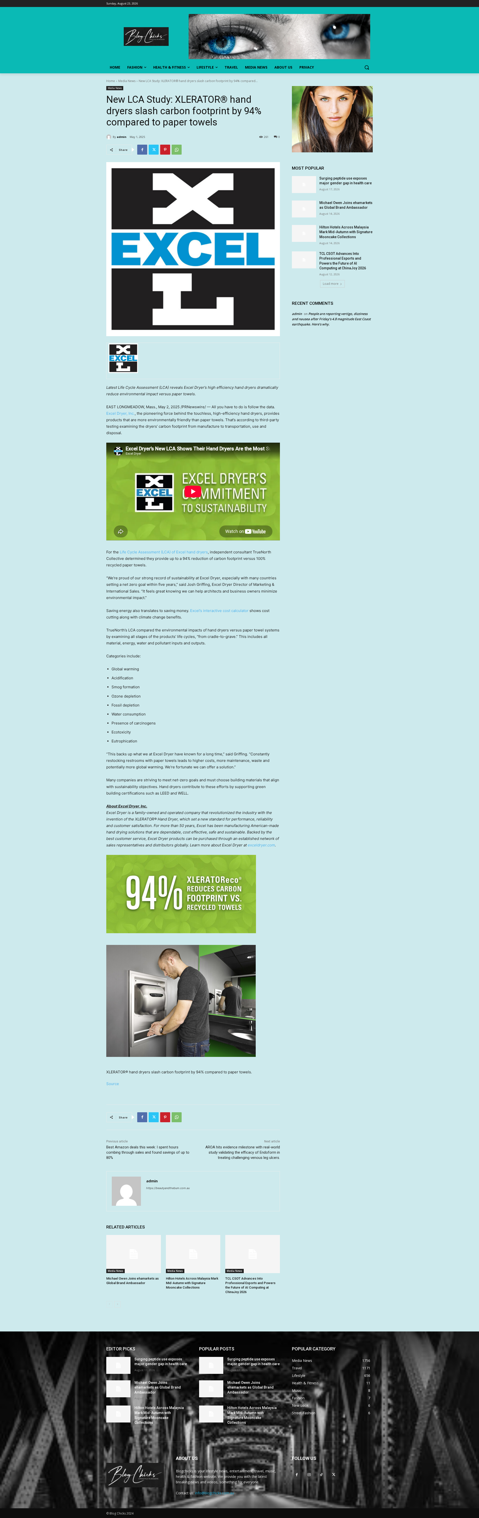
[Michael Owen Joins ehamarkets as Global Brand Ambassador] (133, 1254)
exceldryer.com (261, 845)
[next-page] (117, 1304)
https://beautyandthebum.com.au (168, 1188)
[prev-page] (109, 1304)
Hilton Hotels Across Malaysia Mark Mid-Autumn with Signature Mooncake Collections (192, 1283)
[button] (367, 67)
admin (121, 137)
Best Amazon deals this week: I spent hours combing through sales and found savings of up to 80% (147, 1152)
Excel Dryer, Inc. (120, 413)
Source (112, 1083)
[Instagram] (309, 1474)
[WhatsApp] (177, 150)
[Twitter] (154, 150)
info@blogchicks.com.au (214, 1493)
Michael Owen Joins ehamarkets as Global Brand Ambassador (157, 1387)
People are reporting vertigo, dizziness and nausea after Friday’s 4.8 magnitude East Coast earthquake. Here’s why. (331, 318)
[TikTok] (321, 1474)
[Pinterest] (165, 150)
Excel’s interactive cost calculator (219, 610)
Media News (126, 81)
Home (110, 81)
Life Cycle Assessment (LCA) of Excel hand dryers (164, 552)
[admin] (109, 136)
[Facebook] (142, 150)
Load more (331, 284)
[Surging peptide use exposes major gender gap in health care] (304, 184)
